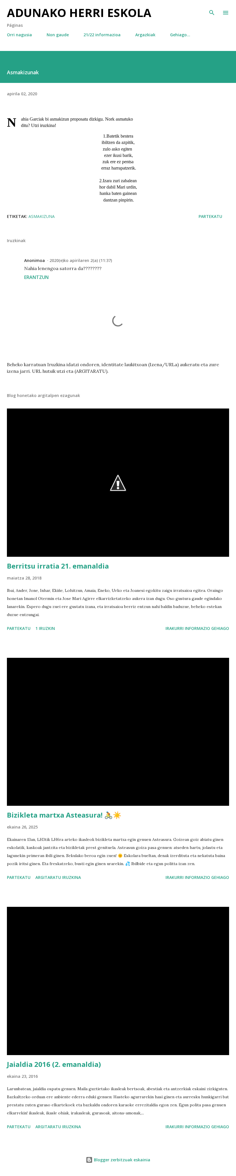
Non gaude (58, 34)
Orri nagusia (19, 34)
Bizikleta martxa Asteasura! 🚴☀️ (64, 815)
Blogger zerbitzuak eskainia (121, 1159)
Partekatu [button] (210, 216)
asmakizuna (41, 216)
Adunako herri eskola (79, 12)
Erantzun (36, 277)
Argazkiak (145, 34)
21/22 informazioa (102, 34)
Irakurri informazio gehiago (197, 628)
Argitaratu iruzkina (58, 877)
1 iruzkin (45, 628)
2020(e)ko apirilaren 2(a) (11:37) (81, 260)
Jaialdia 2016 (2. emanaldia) (54, 1064)
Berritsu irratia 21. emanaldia (58, 566)
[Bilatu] (211, 10)
